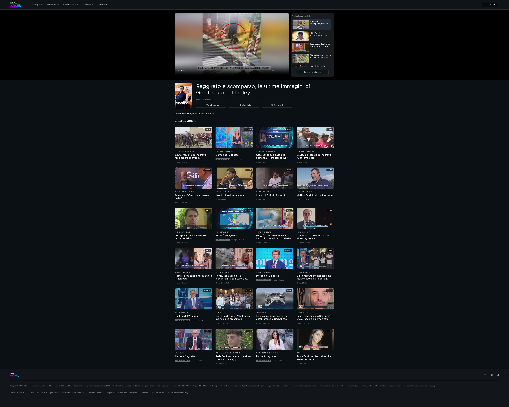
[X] (498, 375)
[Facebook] (485, 375)
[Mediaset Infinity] (15, 4)
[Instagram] (491, 375)
